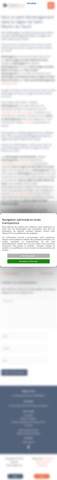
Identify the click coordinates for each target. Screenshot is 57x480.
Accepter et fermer (28, 261)
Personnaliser (28, 255)
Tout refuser (31, 3)
